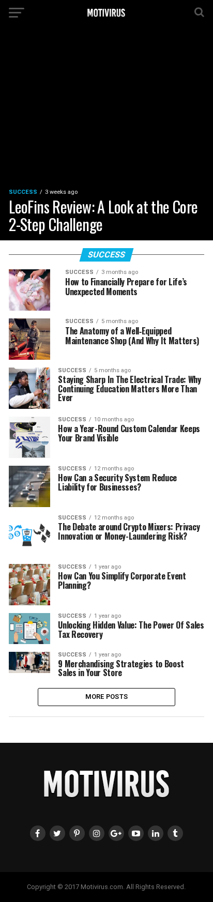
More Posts (106, 696)
